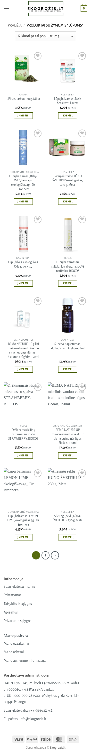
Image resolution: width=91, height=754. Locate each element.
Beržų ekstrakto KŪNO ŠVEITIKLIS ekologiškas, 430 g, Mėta (67, 180)
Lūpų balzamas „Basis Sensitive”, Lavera (67, 101)
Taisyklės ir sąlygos (18, 604)
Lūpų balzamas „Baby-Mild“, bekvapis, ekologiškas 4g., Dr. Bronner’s (23, 183)
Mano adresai (14, 652)
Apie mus (11, 612)
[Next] (55, 555)
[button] (6, 8)
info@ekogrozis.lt (32, 719)
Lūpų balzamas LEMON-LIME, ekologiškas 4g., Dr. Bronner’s (23, 520)
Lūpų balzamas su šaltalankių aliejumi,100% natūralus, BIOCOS (67, 266)
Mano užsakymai (16, 643)
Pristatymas (12, 595)
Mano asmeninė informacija (25, 660)
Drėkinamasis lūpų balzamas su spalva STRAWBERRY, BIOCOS (23, 434)
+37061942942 (41, 710)
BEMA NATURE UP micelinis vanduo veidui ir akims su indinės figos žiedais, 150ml (67, 436)
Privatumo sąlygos (17, 621)
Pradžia (15, 25)
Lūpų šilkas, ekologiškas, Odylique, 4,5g (23, 264)
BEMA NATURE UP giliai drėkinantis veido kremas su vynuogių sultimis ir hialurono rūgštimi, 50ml (23, 350)
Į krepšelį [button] (23, 115)
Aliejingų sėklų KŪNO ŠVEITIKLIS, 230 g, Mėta (68, 518)
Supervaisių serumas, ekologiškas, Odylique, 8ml (67, 346)
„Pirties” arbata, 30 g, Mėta (23, 99)
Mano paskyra (16, 635)
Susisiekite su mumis (19, 586)
